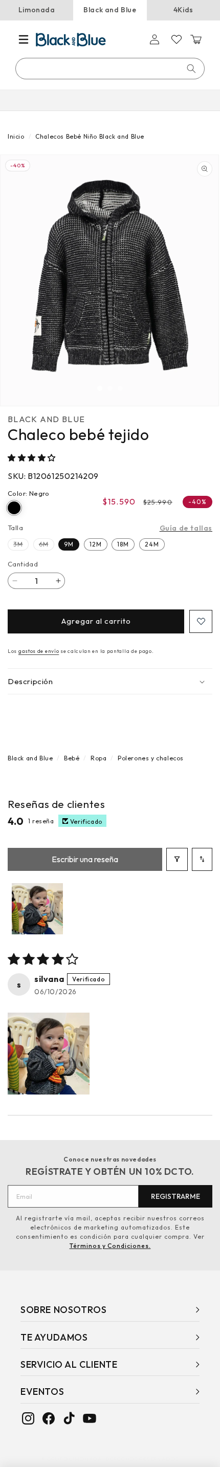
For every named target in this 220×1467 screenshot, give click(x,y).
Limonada (36, 9)
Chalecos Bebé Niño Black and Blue (89, 136)
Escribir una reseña (85, 859)
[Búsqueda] (191, 68)
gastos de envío (38, 651)
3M (21, 545)
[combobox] (110, 68)
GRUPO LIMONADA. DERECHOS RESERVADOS (113, 1458)
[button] (23, 39)
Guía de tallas (186, 528)
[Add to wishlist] (200, 621)
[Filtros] (177, 859)
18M (123, 544)
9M (69, 544)
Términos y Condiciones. (110, 1246)
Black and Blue (109, 9)
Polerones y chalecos (151, 758)
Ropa (98, 758)
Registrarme (175, 1196)
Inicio (16, 136)
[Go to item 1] (37, 909)
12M (96, 544)
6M (46, 545)
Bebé (71, 758)
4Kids (183, 9)
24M (152, 544)
